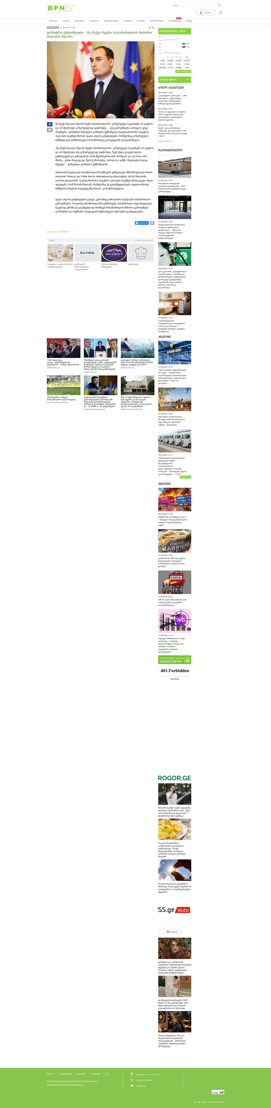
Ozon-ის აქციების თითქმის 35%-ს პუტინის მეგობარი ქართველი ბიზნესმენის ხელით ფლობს (172, 116)
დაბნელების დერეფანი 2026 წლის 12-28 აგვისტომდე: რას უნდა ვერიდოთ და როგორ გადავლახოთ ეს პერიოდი (173, 1004)
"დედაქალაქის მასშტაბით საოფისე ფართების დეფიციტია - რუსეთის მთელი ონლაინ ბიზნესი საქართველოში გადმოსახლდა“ (171, 231)
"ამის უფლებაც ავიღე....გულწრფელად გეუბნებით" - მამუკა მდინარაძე (63, 362)
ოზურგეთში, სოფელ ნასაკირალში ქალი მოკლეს (61, 398)
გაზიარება (143, 223)
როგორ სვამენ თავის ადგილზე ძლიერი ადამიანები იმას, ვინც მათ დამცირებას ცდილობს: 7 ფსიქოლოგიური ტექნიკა (174, 812)
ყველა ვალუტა (182, 71)
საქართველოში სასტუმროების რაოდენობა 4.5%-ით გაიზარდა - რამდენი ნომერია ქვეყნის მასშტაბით (171, 326)
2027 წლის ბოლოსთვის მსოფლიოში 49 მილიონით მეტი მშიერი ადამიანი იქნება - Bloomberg (171, 421)
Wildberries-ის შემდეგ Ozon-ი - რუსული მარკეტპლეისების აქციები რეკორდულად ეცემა (172, 521)
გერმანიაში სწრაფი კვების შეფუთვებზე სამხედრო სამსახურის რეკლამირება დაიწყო (171, 562)
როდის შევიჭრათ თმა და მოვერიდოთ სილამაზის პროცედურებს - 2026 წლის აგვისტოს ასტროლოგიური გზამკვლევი (172, 1040)
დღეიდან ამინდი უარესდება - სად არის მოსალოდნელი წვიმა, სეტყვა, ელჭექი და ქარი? (137, 362)
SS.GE (51, 240)
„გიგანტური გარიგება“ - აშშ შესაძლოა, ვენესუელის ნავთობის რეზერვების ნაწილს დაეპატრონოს (172, 100)
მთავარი (51, 1074)
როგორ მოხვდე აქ (143, 240)
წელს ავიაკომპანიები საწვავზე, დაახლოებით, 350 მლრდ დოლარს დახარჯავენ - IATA (172, 132)
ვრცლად (184, 477)
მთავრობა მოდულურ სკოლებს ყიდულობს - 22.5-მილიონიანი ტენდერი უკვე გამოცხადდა (172, 187)
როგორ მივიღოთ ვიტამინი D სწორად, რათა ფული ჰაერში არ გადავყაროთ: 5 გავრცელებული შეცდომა (174, 888)
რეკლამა (81, 1074)
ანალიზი (164, 337)
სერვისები (95, 1074)
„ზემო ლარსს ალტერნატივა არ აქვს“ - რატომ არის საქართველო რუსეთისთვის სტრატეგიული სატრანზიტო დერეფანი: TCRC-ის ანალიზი (172, 376)
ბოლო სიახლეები (171, 87)
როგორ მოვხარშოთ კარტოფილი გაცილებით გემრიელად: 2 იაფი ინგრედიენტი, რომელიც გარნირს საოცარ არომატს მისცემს (172, 850)
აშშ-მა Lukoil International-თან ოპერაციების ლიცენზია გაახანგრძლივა (172, 602)
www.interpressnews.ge (57, 402)
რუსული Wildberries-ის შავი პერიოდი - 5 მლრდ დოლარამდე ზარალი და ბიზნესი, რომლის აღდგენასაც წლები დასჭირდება (171, 645)
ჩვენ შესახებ (66, 1074)
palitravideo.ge (53, 367)
